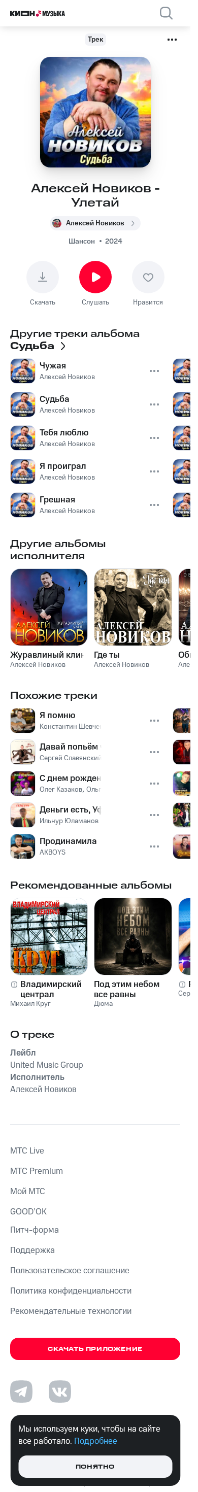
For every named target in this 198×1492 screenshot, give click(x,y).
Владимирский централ (51, 989)
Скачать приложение (95, 1349)
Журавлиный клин (48, 655)
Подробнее (95, 1441)
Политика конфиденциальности (70, 1291)
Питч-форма (34, 1230)
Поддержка (32, 1250)
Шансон (82, 241)
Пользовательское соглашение (69, 1271)
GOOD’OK (28, 1212)
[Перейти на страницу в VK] (60, 1391)
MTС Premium (36, 1171)
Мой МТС (27, 1191)
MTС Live (27, 1151)
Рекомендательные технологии (70, 1311)
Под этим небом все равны (126, 989)
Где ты (107, 655)
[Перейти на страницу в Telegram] (21, 1391)
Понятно (95, 1467)
